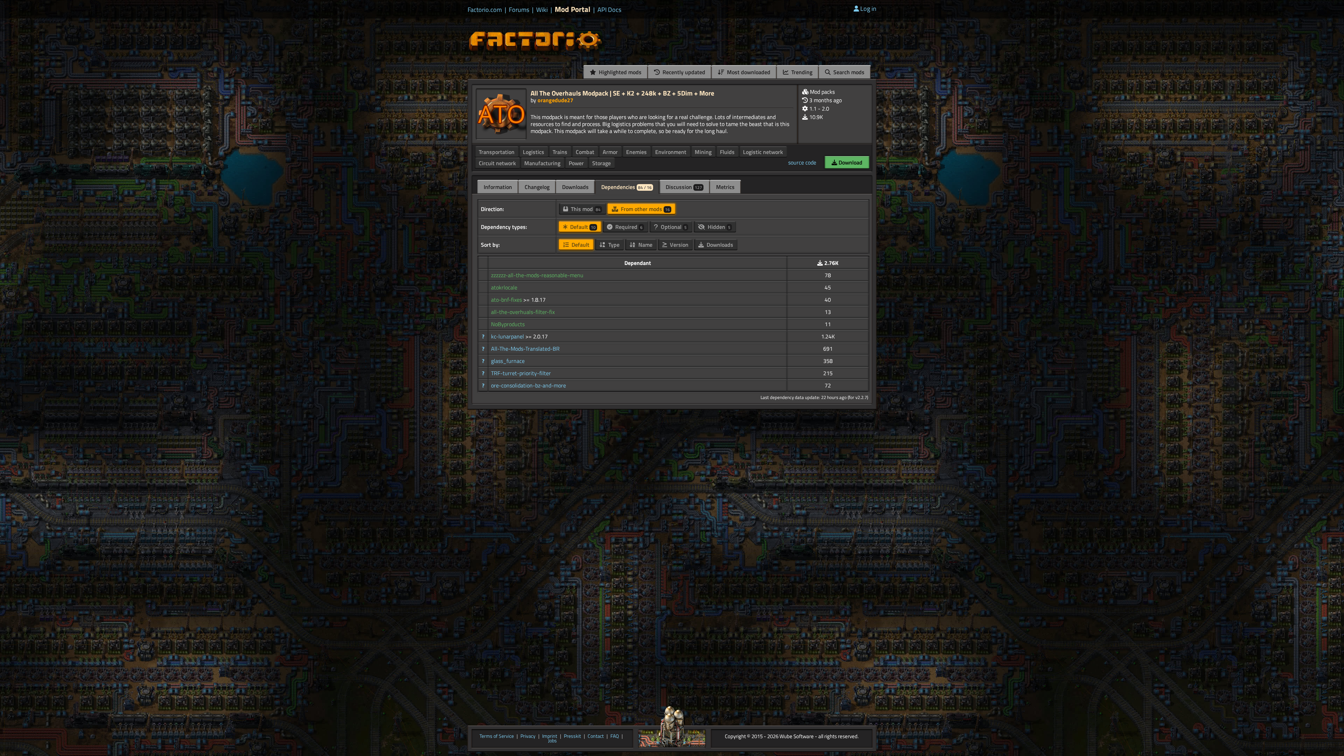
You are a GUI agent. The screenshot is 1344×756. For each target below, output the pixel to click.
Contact (596, 736)
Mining (703, 152)
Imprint (549, 736)
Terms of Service (496, 736)
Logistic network (763, 152)
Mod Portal (572, 9)
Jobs (552, 740)
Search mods (848, 72)
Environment (670, 152)
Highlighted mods (619, 72)
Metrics (725, 187)
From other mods (645, 209)
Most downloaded (748, 72)
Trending (801, 72)
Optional (673, 227)
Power (576, 163)
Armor (610, 152)
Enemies (636, 152)
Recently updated (683, 72)
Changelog (537, 187)
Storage (601, 163)
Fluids (727, 152)
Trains (560, 152)
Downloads (575, 187)
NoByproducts (508, 324)
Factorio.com (485, 10)
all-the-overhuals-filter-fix (523, 312)
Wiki (542, 10)
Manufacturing (542, 163)
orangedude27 (555, 100)
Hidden (718, 227)
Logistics (533, 152)
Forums (519, 10)
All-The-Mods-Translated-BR (525, 348)
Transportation (496, 152)
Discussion (684, 187)
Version (678, 244)
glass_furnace (508, 361)
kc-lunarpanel (508, 336)
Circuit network (497, 163)
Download (849, 162)
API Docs (609, 10)
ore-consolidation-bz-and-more (528, 385)
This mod (585, 209)
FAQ (614, 736)
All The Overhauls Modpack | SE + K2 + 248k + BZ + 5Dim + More (622, 93)
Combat (585, 152)
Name (644, 244)
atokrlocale (504, 287)
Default (582, 227)
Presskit (572, 736)
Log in (868, 8)
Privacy (528, 736)
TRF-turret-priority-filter (521, 373)
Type (613, 244)
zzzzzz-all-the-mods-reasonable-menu (537, 275)
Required (628, 227)
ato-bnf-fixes (507, 299)
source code (802, 162)
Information (498, 187)
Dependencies (626, 187)
